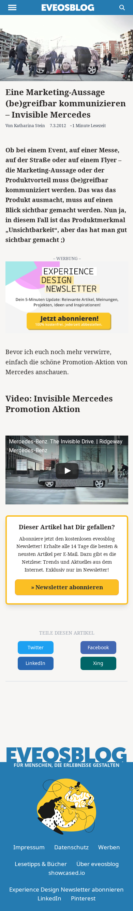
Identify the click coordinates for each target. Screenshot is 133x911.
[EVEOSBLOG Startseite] (67, 7)
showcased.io (66, 873)
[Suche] (122, 7)
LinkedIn (35, 663)
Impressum (29, 847)
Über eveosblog (97, 864)
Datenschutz (71, 847)
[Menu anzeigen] (12, 7)
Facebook (98, 647)
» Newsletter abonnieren (67, 587)
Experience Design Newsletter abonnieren (66, 889)
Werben (109, 847)
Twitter (36, 647)
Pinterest (83, 898)
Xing (98, 663)
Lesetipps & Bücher (41, 864)
